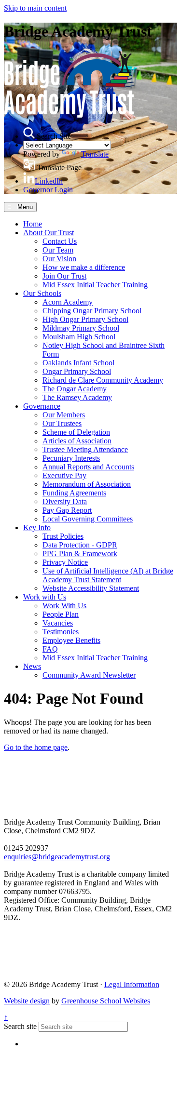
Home (32, 224)
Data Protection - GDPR (79, 545)
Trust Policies (63, 536)
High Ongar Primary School (85, 319)
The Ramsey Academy (77, 397)
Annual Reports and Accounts (88, 467)
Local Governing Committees (87, 519)
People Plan (60, 614)
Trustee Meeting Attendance (85, 449)
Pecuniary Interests (71, 458)
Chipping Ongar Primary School (91, 311)
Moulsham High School (78, 337)
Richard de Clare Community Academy (102, 380)
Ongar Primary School (76, 371)
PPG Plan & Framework (79, 553)
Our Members (63, 415)
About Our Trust (48, 232)
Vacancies (57, 623)
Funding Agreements (74, 493)
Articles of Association (76, 441)
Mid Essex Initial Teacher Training (95, 284)
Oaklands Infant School (78, 363)
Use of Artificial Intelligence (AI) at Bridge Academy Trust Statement (107, 575)
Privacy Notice (65, 562)
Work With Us (64, 605)
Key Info (37, 527)
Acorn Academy (67, 302)
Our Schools (42, 293)
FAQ (50, 649)
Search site (20, 1026)
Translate (95, 154)
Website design (27, 1001)
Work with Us (44, 597)
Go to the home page (36, 747)
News (32, 666)
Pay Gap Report (67, 510)
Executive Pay (64, 475)
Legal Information (131, 984)
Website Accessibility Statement (90, 588)
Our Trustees (62, 423)
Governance (41, 406)
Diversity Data (64, 501)
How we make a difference (83, 267)
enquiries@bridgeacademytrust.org (57, 857)
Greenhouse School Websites (105, 1001)
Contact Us (59, 241)
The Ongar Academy (74, 389)
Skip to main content (35, 8)
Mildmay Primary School (80, 328)
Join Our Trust (64, 276)
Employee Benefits (71, 640)
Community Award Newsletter (89, 675)
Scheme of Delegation (76, 432)
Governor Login (48, 190)
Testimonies (60, 631)
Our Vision (59, 258)
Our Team (57, 250)
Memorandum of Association (86, 484)
